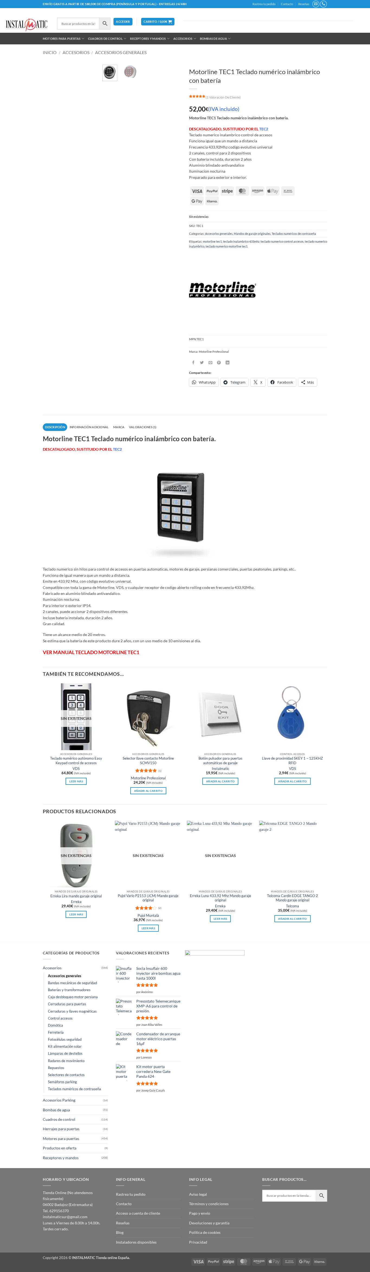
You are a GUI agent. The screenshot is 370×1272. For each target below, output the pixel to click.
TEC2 (263, 129)
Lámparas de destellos (65, 1054)
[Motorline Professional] (222, 290)
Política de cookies (204, 1232)
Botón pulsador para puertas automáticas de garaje (220, 760)
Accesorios (182, 38)
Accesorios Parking (59, 1100)
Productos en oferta (59, 1148)
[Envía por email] (211, 363)
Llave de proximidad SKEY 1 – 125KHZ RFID (292, 760)
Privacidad (198, 1242)
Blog (120, 1232)
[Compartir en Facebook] (193, 363)
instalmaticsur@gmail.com (65, 1216)
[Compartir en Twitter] (202, 363)
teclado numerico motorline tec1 (227, 246)
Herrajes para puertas (61, 1128)
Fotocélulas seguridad (65, 1039)
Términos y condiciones (209, 1203)
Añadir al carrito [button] (148, 790)
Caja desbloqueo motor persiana (73, 997)
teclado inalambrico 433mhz (241, 241)
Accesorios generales (121, 52)
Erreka (76, 902)
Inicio (50, 52)
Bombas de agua (213, 38)
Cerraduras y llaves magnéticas (72, 1011)
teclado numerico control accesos (282, 241)
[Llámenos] (323, 4)
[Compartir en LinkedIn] (228, 363)
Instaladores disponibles (136, 1242)
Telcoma (292, 906)
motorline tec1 (212, 241)
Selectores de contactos (66, 1075)
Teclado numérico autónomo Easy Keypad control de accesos (76, 760)
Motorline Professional (148, 778)
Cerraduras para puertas (67, 1004)
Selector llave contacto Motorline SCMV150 (148, 760)
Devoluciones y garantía (209, 1223)
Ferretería (56, 1032)
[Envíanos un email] (315, 4)
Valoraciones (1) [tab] (143, 427)
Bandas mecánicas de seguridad (72, 983)
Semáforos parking (62, 1082)
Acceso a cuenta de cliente (138, 1213)
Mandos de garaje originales (252, 233)
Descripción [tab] (55, 427)
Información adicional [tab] (89, 427)
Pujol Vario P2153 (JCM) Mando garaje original (148, 898)
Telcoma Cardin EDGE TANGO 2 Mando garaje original (292, 898)
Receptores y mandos (148, 38)
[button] (122, 22)
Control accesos (60, 1018)
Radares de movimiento (66, 1061)
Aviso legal (198, 1194)
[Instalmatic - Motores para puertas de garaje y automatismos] (26, 25)
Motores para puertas (61, 38)
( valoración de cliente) (223, 97)
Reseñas (303, 4)
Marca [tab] (118, 427)
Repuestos (56, 1068)
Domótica (55, 1025)
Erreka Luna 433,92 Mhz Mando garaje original (220, 898)
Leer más (76, 781)
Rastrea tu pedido (263, 4)
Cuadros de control (105, 38)
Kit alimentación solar (65, 1046)
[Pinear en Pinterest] (219, 363)
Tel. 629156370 (56, 1210)
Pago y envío (199, 1213)
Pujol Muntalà (148, 916)
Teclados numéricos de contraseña (294, 233)
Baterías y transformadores (69, 990)
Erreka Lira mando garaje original (76, 896)
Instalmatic (220, 769)
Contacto (287, 4)
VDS (76, 769)
